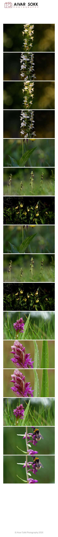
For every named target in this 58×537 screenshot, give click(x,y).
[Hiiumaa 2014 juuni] (29, 326)
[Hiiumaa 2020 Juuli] (29, 441)
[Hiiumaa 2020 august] (29, 469)
